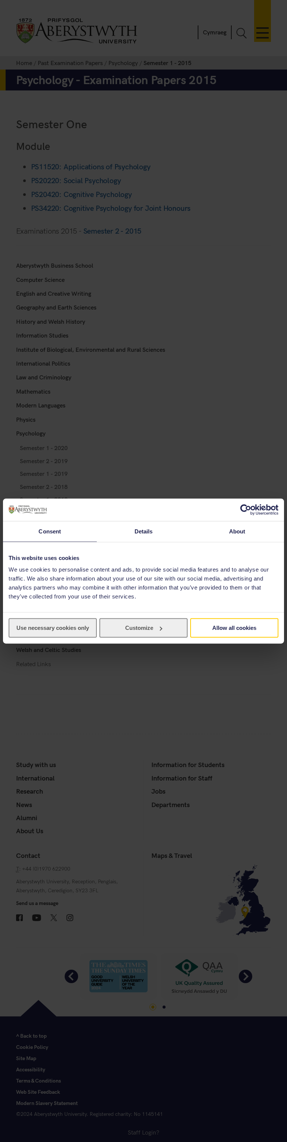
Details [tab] (144, 531)
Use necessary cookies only (52, 628)
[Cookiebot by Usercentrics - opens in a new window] (245, 509)
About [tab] (237, 531)
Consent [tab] (49, 531)
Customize (139, 628)
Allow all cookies (234, 628)
